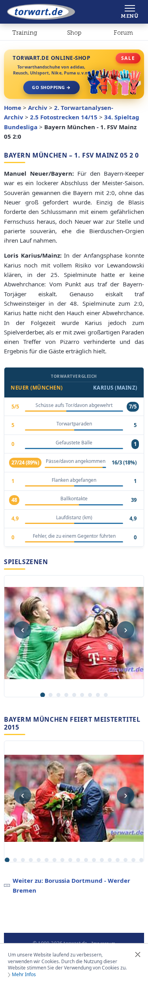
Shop (74, 32)
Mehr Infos (24, 974)
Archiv (37, 107)
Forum (123, 32)
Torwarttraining (24, 34)
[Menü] (129, 12)
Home (12, 107)
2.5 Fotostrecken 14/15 (63, 117)
